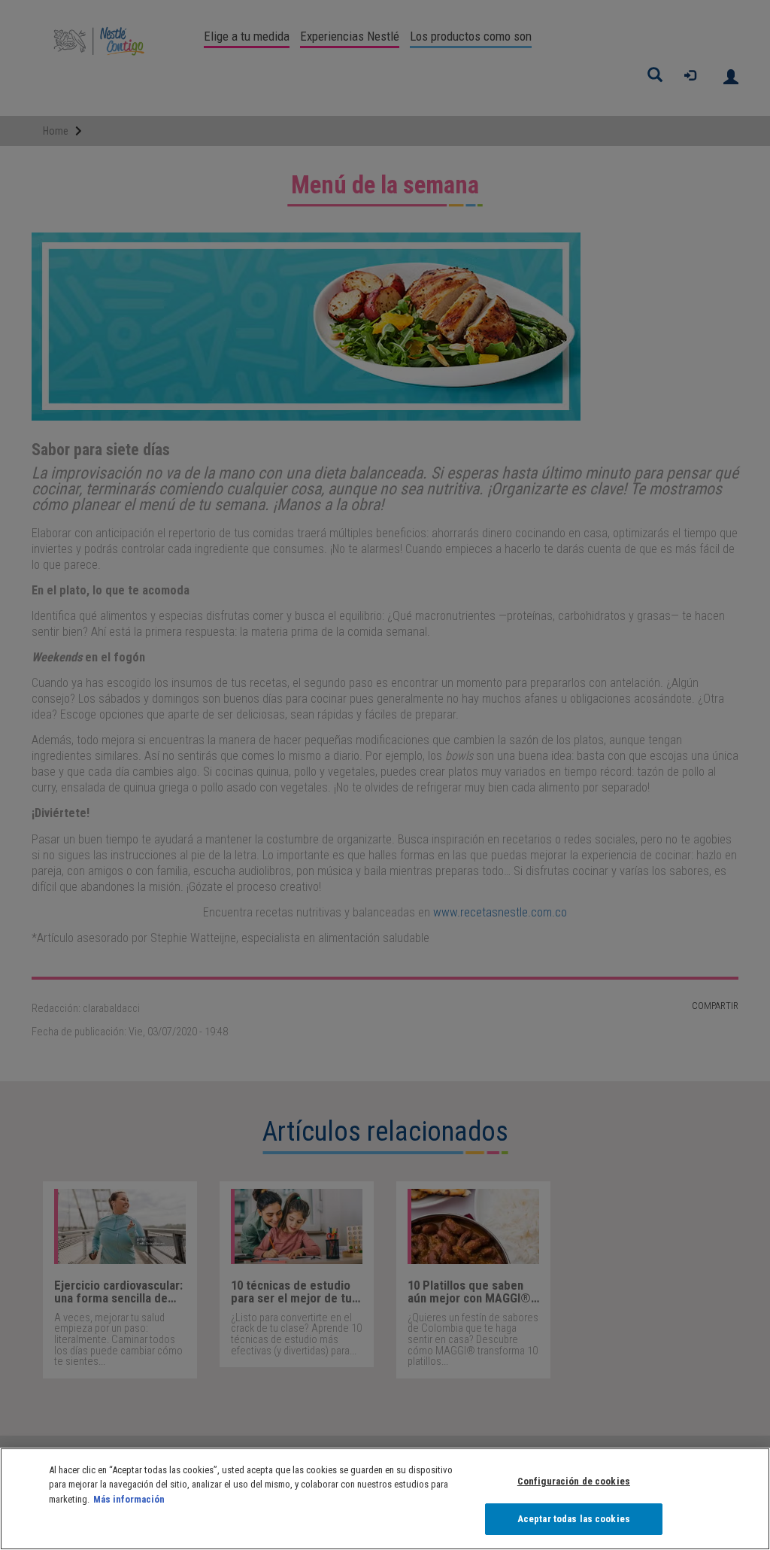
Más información (129, 1499)
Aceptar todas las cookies (573, 1518)
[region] (385, 1499)
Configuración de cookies (573, 1481)
